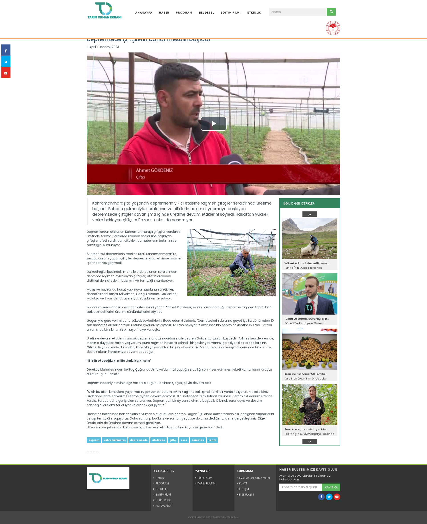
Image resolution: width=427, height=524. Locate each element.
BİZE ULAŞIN (246, 494)
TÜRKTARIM (204, 478)
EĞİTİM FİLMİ (231, 12)
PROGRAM (184, 12)
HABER (164, 12)
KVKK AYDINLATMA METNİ (254, 478)
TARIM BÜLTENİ (206, 483)
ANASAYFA (143, 12)
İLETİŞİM (244, 489)
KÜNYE (243, 483)
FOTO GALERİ (164, 506)
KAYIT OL (331, 487)
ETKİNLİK (254, 12)
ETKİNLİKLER (163, 500)
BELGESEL (206, 12)
